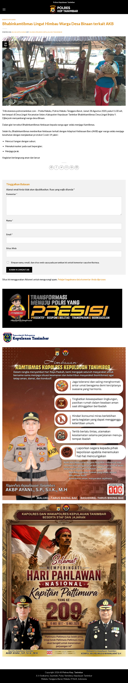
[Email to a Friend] (66, 167)
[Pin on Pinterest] (71, 167)
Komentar (11, 194)
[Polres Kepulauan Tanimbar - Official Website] (64, 9)
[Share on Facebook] (56, 167)
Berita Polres (9, 19)
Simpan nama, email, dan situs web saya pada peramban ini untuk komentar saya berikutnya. (55, 262)
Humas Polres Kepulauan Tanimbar (45, 32)
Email (9, 234)
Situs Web (11, 248)
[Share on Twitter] (61, 167)
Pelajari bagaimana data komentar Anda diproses (82, 279)
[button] (4, 9)
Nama (9, 220)
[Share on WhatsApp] (51, 167)
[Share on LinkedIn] (76, 167)
